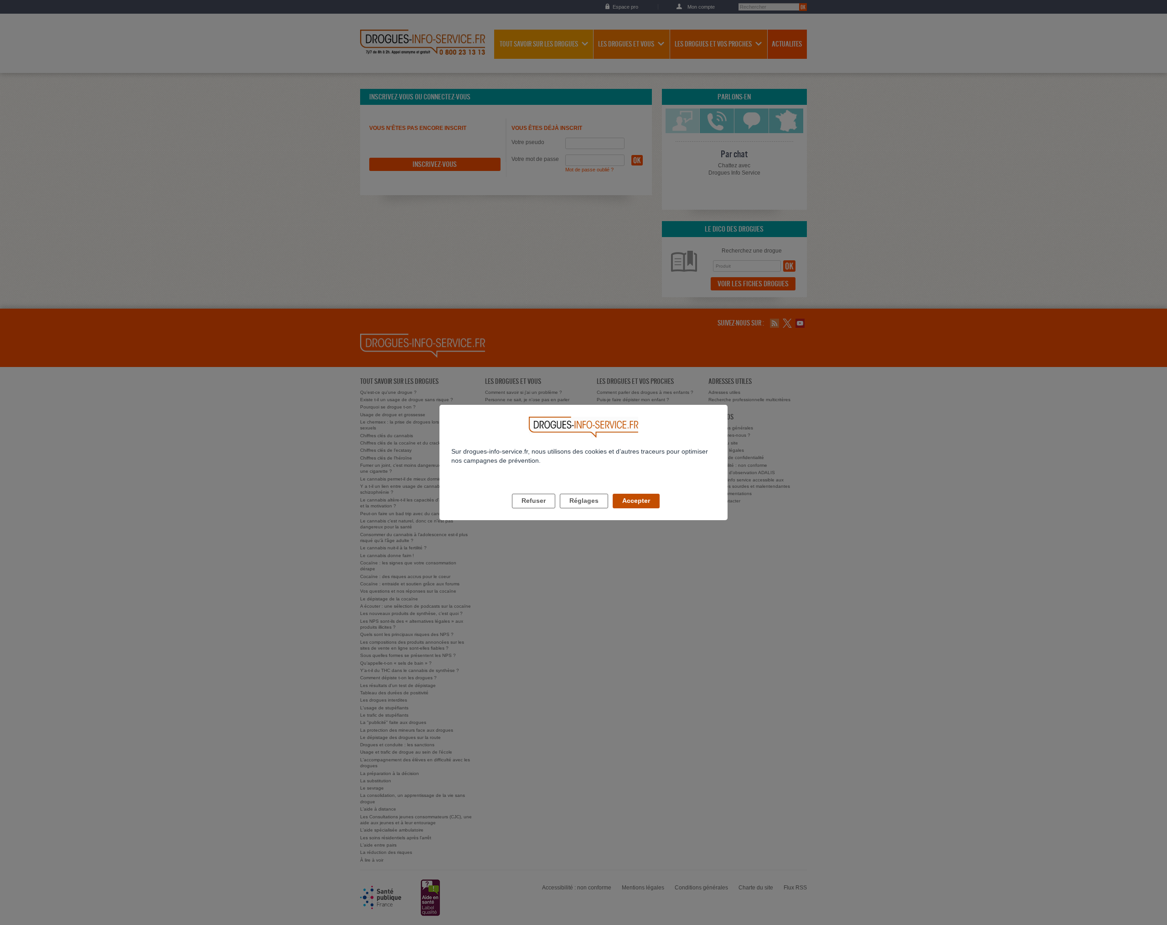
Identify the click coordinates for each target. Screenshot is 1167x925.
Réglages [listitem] (584, 500)
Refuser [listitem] (534, 500)
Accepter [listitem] (636, 500)
